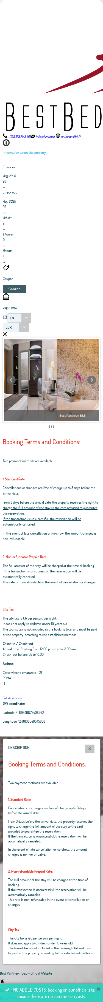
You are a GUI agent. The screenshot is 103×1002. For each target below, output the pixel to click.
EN (12, 317)
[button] (14, 289)
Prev (11, 380)
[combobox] (19, 318)
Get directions (12, 698)
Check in (9, 166)
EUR (8, 327)
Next (91, 380)
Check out (10, 192)
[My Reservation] (6, 298)
